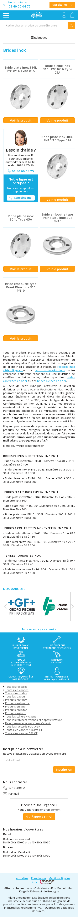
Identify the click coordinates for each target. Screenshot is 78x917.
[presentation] (5, 606)
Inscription (64, 769)
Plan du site (38, 878)
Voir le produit (21, 120)
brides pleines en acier (51, 381)
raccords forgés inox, (50, 370)
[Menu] (6, 15)
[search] (35, 25)
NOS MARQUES (14, 589)
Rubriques (40, 37)
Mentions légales (59, 878)
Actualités (22, 878)
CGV (34, 882)
